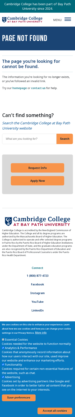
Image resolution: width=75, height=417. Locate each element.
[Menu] (67, 19)
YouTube (38, 302)
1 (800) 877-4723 (37, 276)
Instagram (37, 293)
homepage (19, 88)
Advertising (12, 377)
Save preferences (18, 397)
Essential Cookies (16, 339)
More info (41, 332)
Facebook (37, 284)
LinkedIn (38, 310)
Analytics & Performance (21, 348)
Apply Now (37, 181)
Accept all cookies (55, 410)
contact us (38, 88)
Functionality (13, 364)
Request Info (37, 168)
